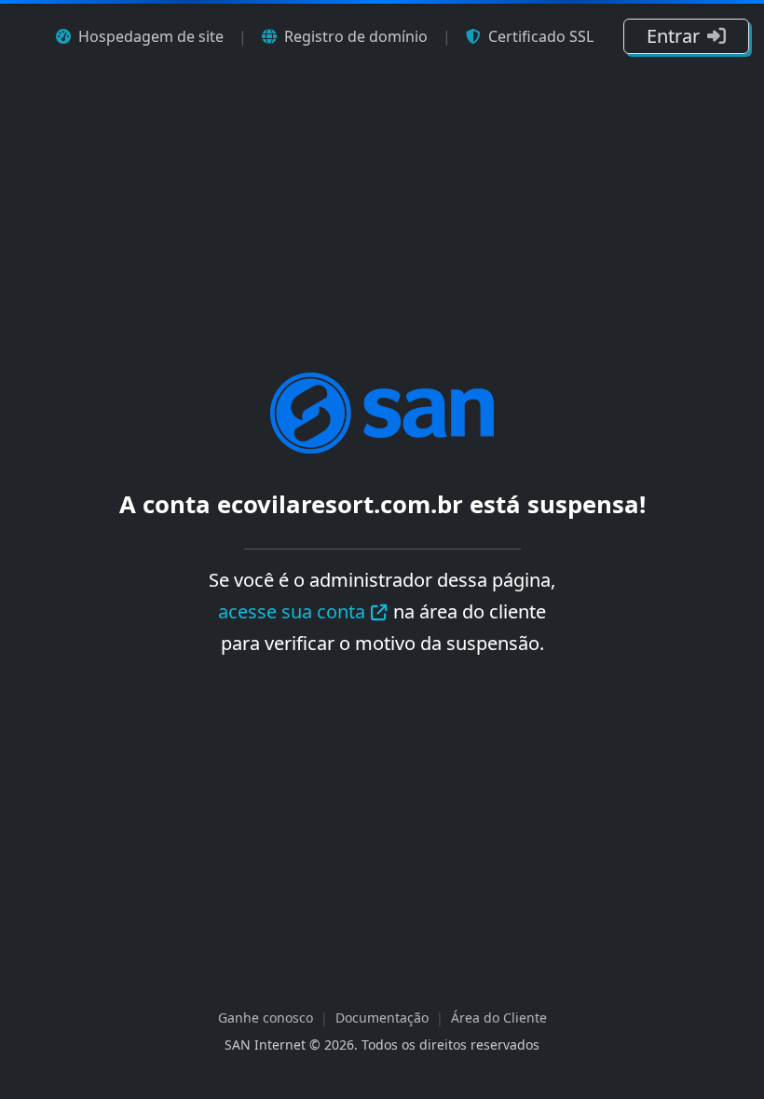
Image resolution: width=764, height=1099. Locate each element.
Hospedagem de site (151, 36)
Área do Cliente (499, 1017)
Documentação (382, 1017)
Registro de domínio (356, 36)
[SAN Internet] (382, 410)
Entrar (673, 35)
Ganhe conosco (265, 1017)
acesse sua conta (291, 611)
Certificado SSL (540, 36)
